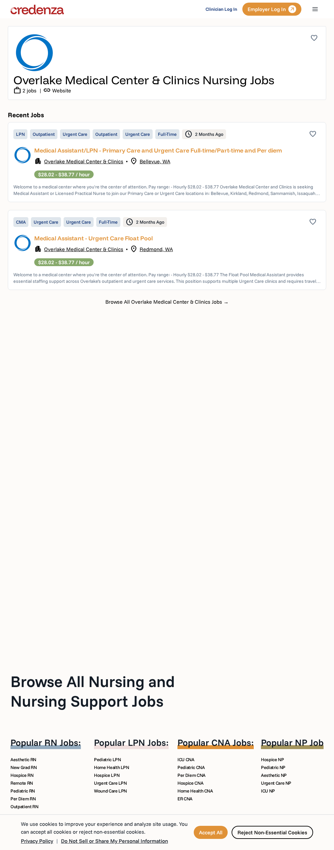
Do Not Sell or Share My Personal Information (114, 841)
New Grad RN (23, 767)
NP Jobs (311, 742)
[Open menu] (315, 9)
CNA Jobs (231, 742)
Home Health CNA (195, 791)
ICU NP (268, 791)
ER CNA (184, 798)
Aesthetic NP (274, 775)
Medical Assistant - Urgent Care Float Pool (93, 238)
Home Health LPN (111, 767)
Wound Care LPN (110, 791)
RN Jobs (61, 742)
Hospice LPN (106, 775)
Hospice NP (272, 759)
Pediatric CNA (191, 767)
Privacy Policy (37, 841)
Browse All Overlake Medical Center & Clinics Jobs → (167, 301)
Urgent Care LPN (110, 783)
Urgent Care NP (276, 783)
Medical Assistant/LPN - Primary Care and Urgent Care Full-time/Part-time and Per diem (158, 150)
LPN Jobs (147, 742)
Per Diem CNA (191, 775)
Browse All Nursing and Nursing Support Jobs (92, 691)
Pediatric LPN (107, 759)
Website (57, 90)
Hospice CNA (190, 783)
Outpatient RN (24, 806)
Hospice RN (22, 775)
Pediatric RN (22, 791)
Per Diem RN (23, 798)
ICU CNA (185, 759)
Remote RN (21, 783)
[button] (167, 162)
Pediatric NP (273, 767)
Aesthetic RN (23, 759)
